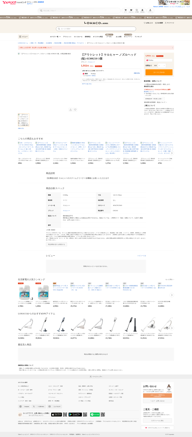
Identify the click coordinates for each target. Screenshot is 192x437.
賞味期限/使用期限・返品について (154, 102)
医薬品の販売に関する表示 (55, 423)
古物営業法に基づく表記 (40, 423)
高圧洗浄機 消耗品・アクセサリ (74, 43)
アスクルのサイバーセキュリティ (112, 421)
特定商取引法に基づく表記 (129, 421)
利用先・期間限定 (92, 75)
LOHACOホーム (23, 43)
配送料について (149, 91)
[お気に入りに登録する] (75, 110)
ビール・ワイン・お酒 (54, 389)
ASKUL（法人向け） (70, 423)
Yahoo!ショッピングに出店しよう (174, 6)
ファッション (52, 397)
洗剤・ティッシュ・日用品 (85, 389)
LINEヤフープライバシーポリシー (39, 434)
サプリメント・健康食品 (85, 393)
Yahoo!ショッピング (23, 434)
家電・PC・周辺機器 (37, 43)
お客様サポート (37, 421)
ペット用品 (21, 397)
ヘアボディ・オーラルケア (25, 393)
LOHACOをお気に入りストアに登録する (159, 428)
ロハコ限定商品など (23, 386)
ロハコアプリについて (36, 415)
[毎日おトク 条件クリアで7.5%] (96, 17)
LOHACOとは (28, 421)
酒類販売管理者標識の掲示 (25, 423)
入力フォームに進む (157, 420)
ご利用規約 (98, 421)
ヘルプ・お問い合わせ (157, 401)
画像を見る (21, 128)
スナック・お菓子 (113, 386)
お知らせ (20, 421)
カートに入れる (159, 72)
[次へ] (172, 153)
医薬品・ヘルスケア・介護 (116, 393)
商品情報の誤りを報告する (56, 244)
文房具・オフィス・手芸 (115, 397)
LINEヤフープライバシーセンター (59, 434)
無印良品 (111, 400)
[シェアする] (70, 110)
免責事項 (78, 434)
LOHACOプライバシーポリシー (85, 421)
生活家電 (49, 43)
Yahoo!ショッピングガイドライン (91, 434)
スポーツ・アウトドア (84, 397)
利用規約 (72, 434)
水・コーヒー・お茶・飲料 (25, 389)
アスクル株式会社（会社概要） (85, 423)
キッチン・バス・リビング (116, 389)
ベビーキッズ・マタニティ (55, 393)
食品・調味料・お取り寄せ (85, 386)
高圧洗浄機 (57, 43)
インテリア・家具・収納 (24, 400)
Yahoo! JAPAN (158, 6)
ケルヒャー (91, 62)
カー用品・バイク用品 (84, 400)
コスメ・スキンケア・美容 (55, 386)
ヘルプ (188, 6)
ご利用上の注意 (71, 421)
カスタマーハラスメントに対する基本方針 (54, 421)
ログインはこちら (87, 83)
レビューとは (142, 255)
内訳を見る (137, 73)
